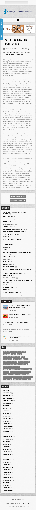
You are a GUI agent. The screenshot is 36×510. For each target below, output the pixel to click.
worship (23, 379)
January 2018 (7, 429)
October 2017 (7, 434)
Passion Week (13, 371)
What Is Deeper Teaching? (18, 196)
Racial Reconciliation (23, 374)
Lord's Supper (19, 364)
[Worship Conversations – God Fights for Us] (5, 339)
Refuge (5, 376)
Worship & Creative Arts (11, 292)
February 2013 (7, 472)
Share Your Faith (28, 376)
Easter (22, 356)
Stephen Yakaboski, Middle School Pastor (17, 269)
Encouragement (8, 359)
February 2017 (7, 454)
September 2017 (8, 436)
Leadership (6, 247)
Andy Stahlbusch (9, 216)
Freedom (25, 359)
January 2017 (7, 457)
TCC (11, 379)
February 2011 (7, 477)
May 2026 (6, 390)
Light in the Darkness (9, 364)
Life (28, 361)
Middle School (8, 256)
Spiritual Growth (19, 54)
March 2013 (6, 470)
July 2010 (6, 482)
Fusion (5, 361)
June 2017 (6, 444)
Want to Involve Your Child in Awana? (16, 322)
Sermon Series (10, 54)
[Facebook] (13, 499)
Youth (28, 379)
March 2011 (6, 475)
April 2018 (6, 421)
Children (23, 351)
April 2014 (6, 462)
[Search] (30, 2)
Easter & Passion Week (10, 234)
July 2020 (6, 406)
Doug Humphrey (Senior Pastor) (15, 52)
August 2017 (7, 439)
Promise (14, 374)
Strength (6, 379)
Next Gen (22, 369)
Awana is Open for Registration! (20, 314)
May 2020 (6, 411)
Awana (13, 351)
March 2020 (6, 416)
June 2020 (6, 408)
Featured (27, 52)
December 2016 (7, 459)
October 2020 (7, 398)
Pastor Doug (25, 49)
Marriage (6, 366)
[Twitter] (15, 499)
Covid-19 (14, 354)
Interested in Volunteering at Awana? (16, 329)
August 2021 (7, 395)
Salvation (19, 376)
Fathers (20, 359)
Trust (14, 379)
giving (10, 361)
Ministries (6, 259)
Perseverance (7, 374)
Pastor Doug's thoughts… (16, 200)
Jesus (24, 361)
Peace (28, 371)
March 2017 (6, 452)
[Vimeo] (18, 499)
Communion (7, 354)
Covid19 (19, 354)
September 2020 (8, 400)
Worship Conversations (11, 295)
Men (4, 249)
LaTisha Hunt (7, 244)
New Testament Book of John (11, 369)
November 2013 (8, 467)
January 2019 (7, 418)
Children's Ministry (9, 224)
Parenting (6, 261)
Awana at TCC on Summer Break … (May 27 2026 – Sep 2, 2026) (20, 306)
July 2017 (6, 441)
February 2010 (7, 490)
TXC (4, 284)
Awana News (7, 221)
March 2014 (6, 464)
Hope (20, 361)
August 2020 (7, 403)
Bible (18, 351)
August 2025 (7, 393)
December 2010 (7, 480)
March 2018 (6, 423)
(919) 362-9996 (26, 503)
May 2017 (6, 447)
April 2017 (6, 449)
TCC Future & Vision (9, 278)
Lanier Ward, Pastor (10, 242)
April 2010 (6, 485)
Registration (12, 376)
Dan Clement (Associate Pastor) (14, 229)
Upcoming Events (8, 287)
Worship (6, 290)
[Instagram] (20, 499)
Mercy (11, 366)
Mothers (17, 366)
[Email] (22, 499)
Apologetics (7, 351)
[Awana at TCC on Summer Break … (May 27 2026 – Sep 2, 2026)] (5, 309)
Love (26, 364)
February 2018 (7, 426)
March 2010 (6, 488)
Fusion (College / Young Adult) (13, 239)
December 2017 (7, 431)
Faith (14, 359)
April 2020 (6, 413)
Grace (15, 361)
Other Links (28, 369)
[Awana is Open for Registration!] (5, 317)
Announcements (8, 219)
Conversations (8, 226)
